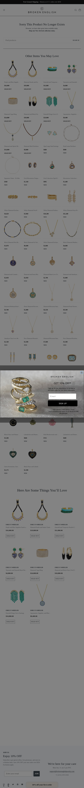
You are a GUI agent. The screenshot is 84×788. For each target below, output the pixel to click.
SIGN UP (63, 403)
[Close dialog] (81, 372)
